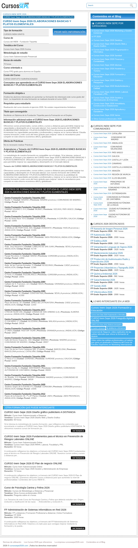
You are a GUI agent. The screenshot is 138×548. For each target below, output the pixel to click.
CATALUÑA (108, 133)
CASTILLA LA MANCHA (113, 167)
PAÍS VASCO (108, 152)
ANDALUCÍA (108, 143)
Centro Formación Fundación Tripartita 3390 (25, 338)
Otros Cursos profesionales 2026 (108, 119)
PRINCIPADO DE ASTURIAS (109, 183)
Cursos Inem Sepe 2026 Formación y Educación (109, 75)
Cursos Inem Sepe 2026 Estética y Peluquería (108, 81)
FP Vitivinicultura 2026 (101, 292)
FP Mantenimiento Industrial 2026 (107, 253)
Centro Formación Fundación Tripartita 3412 (25, 394)
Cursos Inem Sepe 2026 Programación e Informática (111, 51)
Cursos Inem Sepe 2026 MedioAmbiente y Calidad (112, 87)
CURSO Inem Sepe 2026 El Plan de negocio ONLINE (33, 463)
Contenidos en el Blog (107, 16)
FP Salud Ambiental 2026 (103, 280)
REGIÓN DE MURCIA (112, 174)
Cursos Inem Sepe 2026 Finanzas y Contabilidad (109, 60)
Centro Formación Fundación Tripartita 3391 (25, 347)
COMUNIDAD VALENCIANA (108, 148)
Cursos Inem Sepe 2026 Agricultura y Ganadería (109, 110)
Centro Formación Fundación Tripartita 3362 (25, 272)
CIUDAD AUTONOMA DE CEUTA (112, 210)
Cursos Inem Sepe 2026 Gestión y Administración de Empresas (108, 99)
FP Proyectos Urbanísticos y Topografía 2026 (112, 268)
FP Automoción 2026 (101, 235)
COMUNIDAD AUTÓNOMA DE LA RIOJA (112, 204)
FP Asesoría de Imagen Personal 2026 (109, 229)
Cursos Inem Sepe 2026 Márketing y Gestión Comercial (113, 32)
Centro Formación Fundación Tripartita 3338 (25, 216)
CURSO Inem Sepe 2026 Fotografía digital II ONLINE (112, 319)
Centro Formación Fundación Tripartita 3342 (25, 226)
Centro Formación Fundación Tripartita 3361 (25, 263)
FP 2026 (97, 36)
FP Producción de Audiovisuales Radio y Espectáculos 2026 (110, 260)
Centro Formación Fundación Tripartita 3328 (25, 207)
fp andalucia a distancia (116, 328)
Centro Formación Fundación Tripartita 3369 (25, 300)
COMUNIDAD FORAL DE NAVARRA (112, 188)
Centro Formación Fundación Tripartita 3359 (25, 254)
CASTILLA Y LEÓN (111, 160)
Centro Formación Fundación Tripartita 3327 (25, 198)
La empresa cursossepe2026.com (69, 542)
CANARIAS (107, 163)
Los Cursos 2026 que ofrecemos (38, 542)
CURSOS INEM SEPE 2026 (14, 14)
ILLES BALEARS (110, 178)
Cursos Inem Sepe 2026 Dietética (108, 40)
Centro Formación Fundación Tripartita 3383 (25, 319)
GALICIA (106, 156)
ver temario (78, 431)
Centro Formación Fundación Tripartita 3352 (25, 244)
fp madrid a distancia (98, 328)
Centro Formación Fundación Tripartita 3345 (25, 235)
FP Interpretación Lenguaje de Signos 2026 (111, 247)
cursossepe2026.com (19, 545)
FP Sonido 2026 (98, 286)
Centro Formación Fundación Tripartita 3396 (25, 356)
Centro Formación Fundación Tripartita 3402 (25, 375)
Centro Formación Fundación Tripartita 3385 (25, 328)
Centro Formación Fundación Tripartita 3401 (25, 366)
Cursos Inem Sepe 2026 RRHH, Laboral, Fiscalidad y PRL (111, 93)
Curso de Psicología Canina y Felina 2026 (27, 487)
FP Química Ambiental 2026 (104, 274)
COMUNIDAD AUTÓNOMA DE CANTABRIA (112, 198)
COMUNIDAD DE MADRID (110, 138)
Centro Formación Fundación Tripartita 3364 (25, 282)
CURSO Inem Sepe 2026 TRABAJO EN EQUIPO (106, 324)
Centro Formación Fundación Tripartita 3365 (25, 291)
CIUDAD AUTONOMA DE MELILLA (112, 215)
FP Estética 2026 (99, 241)
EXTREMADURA (110, 193)
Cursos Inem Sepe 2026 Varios (107, 115)
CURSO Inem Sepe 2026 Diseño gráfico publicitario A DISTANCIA (39, 412)
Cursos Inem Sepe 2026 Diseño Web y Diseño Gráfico (110, 45)
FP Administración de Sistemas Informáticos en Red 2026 (35, 509)
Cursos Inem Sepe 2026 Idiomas (108, 65)
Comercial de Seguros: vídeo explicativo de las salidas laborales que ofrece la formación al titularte (111, 334)
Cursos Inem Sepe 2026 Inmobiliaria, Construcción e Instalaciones (109, 104)
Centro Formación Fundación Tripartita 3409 (25, 384)
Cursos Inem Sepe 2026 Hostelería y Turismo (109, 70)
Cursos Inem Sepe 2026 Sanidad (108, 55)
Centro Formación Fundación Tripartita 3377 (25, 310)
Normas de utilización (12, 542)
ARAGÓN (107, 171)
